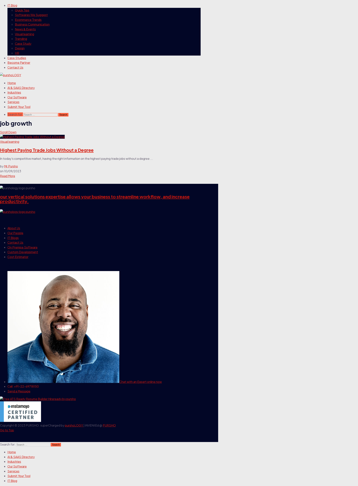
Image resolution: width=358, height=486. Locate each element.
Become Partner (18, 63)
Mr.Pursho (11, 166)
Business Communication (32, 24)
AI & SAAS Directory (21, 88)
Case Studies (16, 58)
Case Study (23, 43)
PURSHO (109, 425)
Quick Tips (22, 10)
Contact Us (15, 67)
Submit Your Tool (18, 107)
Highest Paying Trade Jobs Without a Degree (47, 150)
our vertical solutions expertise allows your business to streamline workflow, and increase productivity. (95, 199)
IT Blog (12, 5)
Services (13, 102)
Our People (15, 233)
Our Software (17, 97)
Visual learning (24, 34)
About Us (13, 228)
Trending (21, 39)
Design (20, 48)
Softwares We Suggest (31, 15)
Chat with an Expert (140, 382)
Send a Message (18, 391)
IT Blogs (13, 238)
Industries (14, 92)
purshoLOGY (74, 425)
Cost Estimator (17, 257)
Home (11, 83)
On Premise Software (22, 247)
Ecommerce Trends (28, 20)
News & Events (25, 29)
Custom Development (22, 252)
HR (17, 53)
